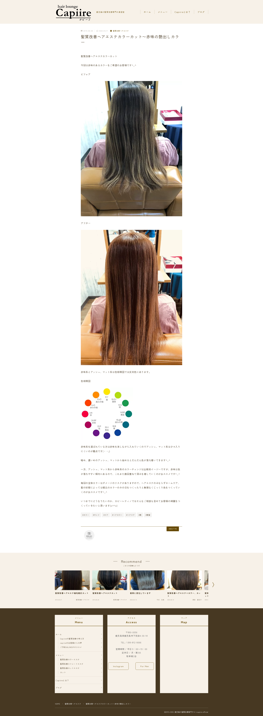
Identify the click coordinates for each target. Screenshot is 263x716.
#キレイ (96, 515)
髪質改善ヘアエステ (121, 31)
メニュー (163, 12)
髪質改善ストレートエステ (71, 664)
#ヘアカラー (117, 515)
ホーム (147, 12)
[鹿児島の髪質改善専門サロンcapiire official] (73, 12)
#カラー (85, 515)
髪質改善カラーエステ (70, 659)
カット (63, 672)
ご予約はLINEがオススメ (71, 647)
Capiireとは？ (183, 12)
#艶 (140, 515)
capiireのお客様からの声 (71, 643)
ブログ (201, 12)
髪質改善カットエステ (70, 668)
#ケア (106, 515)
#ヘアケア (130, 515)
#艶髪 (148, 515)
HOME (57, 704)
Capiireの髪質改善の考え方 (72, 638)
